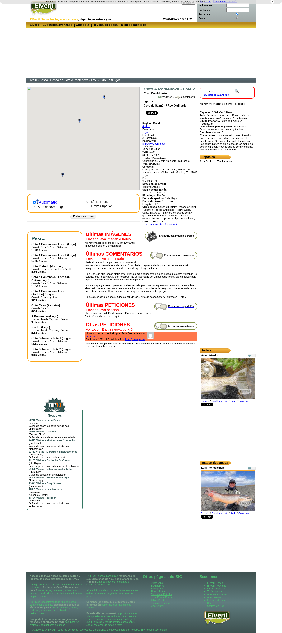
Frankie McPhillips (58, 477)
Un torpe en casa (160, 603)
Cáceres (34, 492)
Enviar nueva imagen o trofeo (108, 239)
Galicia (146, 126)
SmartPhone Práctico (162, 597)
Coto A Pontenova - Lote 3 (48, 244)
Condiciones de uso (104, 629)
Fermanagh (36, 480)
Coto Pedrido (40, 266)
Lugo (145, 132)
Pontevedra (36, 454)
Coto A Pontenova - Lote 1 (48, 255)
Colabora (82, 24)
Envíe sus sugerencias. (154, 629)
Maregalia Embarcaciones (61, 451)
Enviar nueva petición (102, 310)
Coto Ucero (244, 401)
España (205, 401)
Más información (215, 1)
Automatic (48, 202)
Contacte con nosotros (127, 629)
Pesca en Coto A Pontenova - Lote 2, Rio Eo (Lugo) (85, 80)
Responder (92, 336)
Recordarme (205, 14)
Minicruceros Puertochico (62, 440)
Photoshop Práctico (161, 594)
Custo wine (157, 582)
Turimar (51, 497)
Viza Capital (157, 605)
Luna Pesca (53, 420)
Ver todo (92, 329)
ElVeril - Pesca (38, 80)
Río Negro (35, 463)
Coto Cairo (38, 305)
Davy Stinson (54, 483)
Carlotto (51, 431)
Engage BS (157, 588)
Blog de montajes (134, 24)
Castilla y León (220, 401)
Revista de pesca (105, 24)
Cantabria (35, 443)
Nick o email (205, 5)
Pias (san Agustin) (135, 339)
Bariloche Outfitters (58, 460)
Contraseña (205, 10)
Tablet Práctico (159, 600)
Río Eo (35, 327)
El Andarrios (157, 585)
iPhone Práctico (159, 591)
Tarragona (35, 500)
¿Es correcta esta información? (159, 224)
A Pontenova (40, 316)
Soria (233, 401)
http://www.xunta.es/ (153, 143)
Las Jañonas (54, 489)
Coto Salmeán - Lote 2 (46, 349)
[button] (62, 175)
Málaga (34, 423)
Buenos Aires (37, 434)
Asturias (56, 266)
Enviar (202, 18)
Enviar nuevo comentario (105, 259)
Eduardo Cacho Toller (60, 469)
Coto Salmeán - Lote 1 (46, 338)
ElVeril (34, 24)
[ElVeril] (42, 16)
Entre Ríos (35, 471)
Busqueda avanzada (57, 24)
